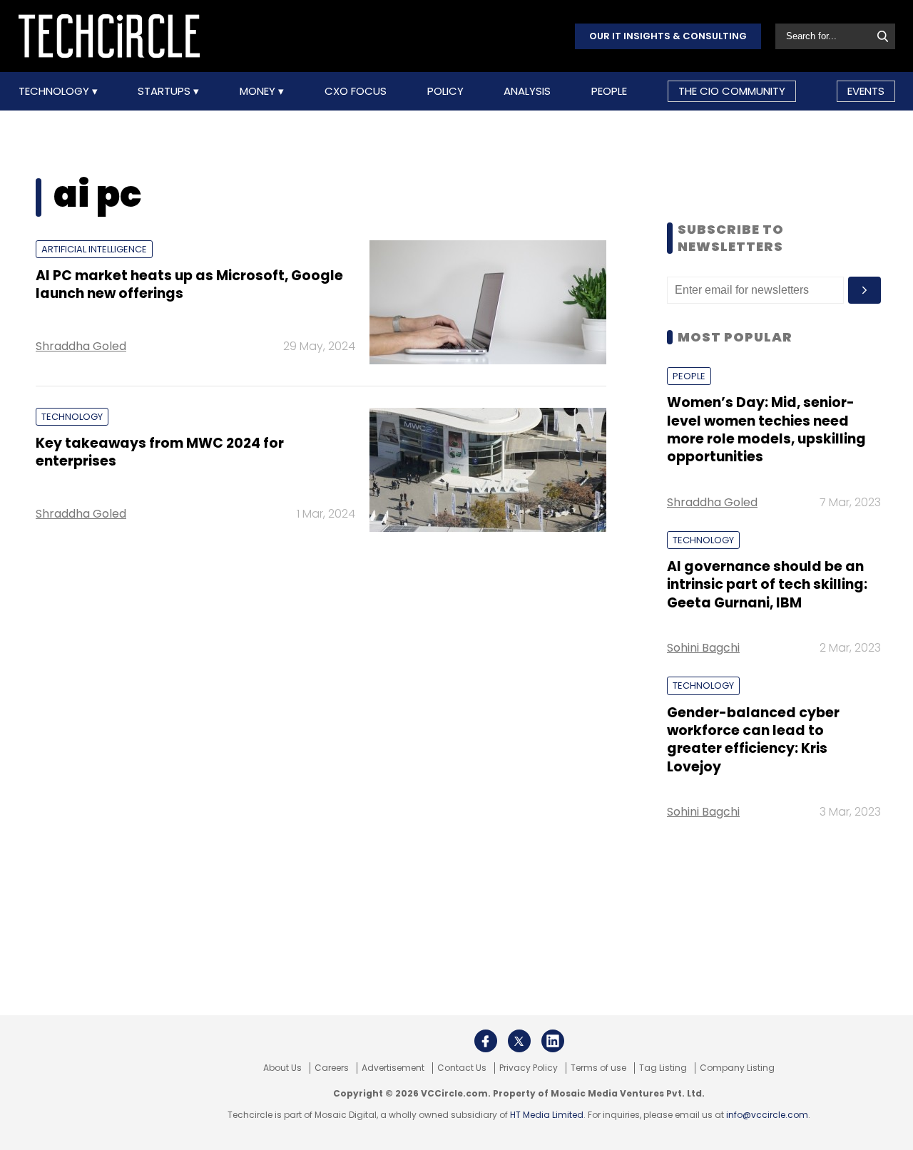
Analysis (527, 91)
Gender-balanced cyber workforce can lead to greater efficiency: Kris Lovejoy (753, 739)
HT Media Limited (546, 1115)
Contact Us (461, 1068)
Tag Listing (663, 1068)
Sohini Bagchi (703, 648)
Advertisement (393, 1068)
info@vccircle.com (767, 1115)
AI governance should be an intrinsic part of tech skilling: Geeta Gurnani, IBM (767, 584)
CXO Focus (356, 91)
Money (259, 91)
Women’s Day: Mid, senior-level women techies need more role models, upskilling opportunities (766, 429)
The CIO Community (731, 90)
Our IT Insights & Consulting (668, 36)
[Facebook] (485, 1041)
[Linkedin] (552, 1041)
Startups (165, 91)
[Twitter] (519, 1041)
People (609, 91)
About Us (282, 1068)
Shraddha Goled (81, 346)
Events (865, 90)
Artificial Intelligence (94, 249)
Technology (55, 91)
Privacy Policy (528, 1068)
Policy (445, 91)
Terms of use (598, 1068)
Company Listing (737, 1068)
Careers (332, 1068)
